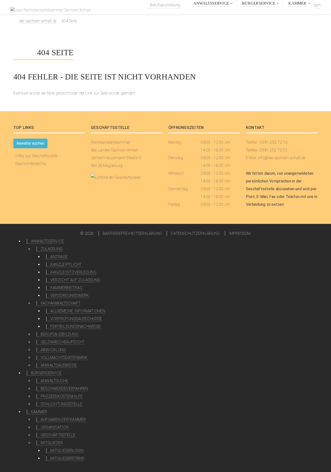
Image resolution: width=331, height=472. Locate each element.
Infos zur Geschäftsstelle (36, 156)
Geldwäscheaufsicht (63, 342)
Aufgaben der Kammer (63, 419)
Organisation (55, 427)
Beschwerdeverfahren (64, 388)
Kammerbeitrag (66, 287)
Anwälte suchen (30, 143)
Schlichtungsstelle (61, 404)
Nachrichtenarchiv (31, 163)
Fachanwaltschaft (60, 303)
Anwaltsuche (54, 380)
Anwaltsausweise (59, 365)
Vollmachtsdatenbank (64, 357)
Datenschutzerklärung (195, 233)
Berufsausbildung (164, 5)
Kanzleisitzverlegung (73, 272)
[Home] (50, 10)
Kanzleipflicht (66, 264)
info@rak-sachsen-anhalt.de (281, 158)
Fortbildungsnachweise (75, 326)
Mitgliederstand (67, 458)
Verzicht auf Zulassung (75, 280)
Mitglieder (52, 443)
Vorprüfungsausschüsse (76, 318)
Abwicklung (53, 349)
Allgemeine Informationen (77, 311)
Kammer (297, 3)
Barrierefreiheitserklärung (132, 233)
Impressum (240, 233)
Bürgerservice (258, 3)
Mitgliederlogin (67, 450)
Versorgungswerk (69, 295)
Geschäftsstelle (58, 435)
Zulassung (52, 249)
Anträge (59, 256)
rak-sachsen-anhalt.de (37, 21)
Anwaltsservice (211, 3)
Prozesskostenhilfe (62, 396)
